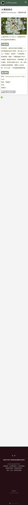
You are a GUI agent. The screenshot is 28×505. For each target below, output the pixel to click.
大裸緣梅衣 (6, 9)
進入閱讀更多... (10, 92)
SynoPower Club (14, 493)
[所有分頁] (2, 97)
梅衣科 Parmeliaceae (8, 12)
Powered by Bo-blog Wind (14, 503)
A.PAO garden (11, 2)
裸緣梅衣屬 (22, 12)
